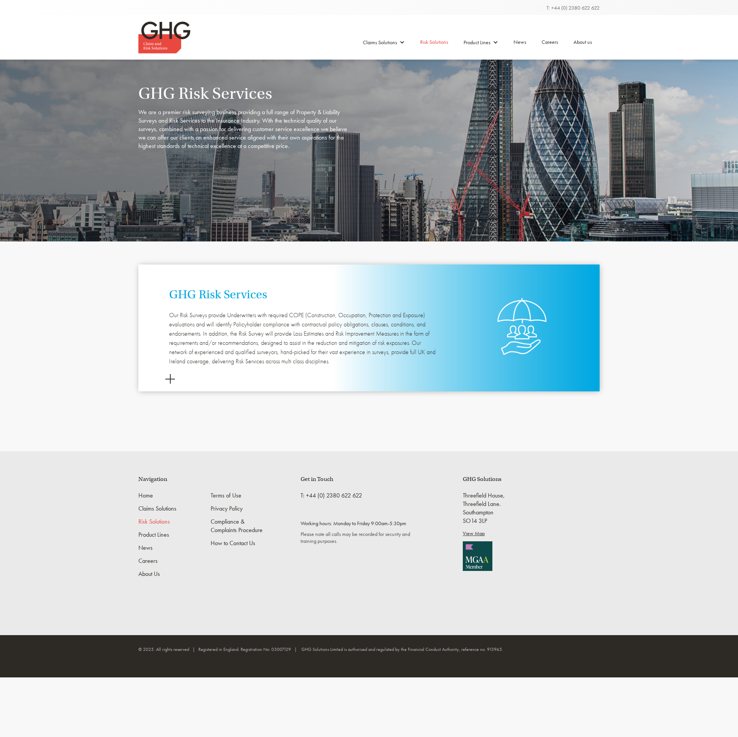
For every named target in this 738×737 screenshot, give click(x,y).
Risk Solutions (434, 41)
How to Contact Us (233, 543)
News (520, 41)
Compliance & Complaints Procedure (237, 525)
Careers (550, 41)
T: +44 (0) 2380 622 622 (573, 7)
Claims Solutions (380, 42)
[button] (383, 45)
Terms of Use (226, 495)
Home (145, 495)
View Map (474, 533)
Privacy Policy (227, 508)
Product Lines (477, 42)
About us (582, 41)
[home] (164, 37)
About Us (149, 574)
